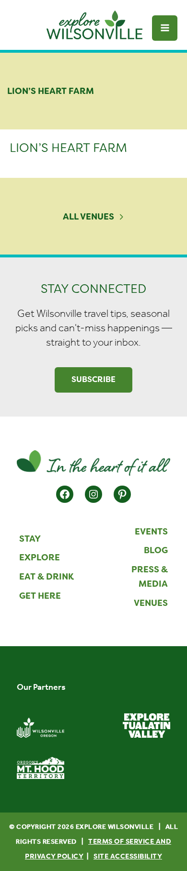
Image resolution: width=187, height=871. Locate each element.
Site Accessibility (128, 856)
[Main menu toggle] (164, 28)
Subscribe (93, 379)
